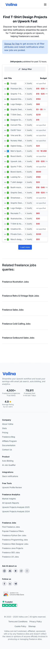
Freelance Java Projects (12, 548)
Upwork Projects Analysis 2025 (15, 507)
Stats (4, 428)
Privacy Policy (35, 621)
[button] (45, 4)
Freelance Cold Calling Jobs (16, 323)
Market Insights (9, 498)
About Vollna (7, 424)
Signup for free (11, 43)
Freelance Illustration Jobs (15, 281)
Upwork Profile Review (12, 487)
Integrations (7, 472)
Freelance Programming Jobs (15, 540)
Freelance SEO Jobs (11, 552)
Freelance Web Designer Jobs (15, 544)
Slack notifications (10, 476)
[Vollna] (25, 374)
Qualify (29, 83)
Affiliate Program (9, 441)
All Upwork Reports (10, 503)
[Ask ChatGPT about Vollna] (4, 571)
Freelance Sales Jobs (13, 309)
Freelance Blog (8, 437)
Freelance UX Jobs (10, 557)
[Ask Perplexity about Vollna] (27, 570)
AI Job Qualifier (9, 465)
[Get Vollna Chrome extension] (14, 593)
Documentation (8, 445)
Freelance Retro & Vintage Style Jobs (20, 295)
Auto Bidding (7, 461)
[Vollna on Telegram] (15, 583)
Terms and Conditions (17, 621)
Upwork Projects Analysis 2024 (16, 511)
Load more (25, 247)
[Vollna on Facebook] (4, 583)
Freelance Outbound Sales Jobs (18, 337)
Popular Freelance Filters (13, 531)
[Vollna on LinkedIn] (10, 583)
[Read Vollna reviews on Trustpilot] (10, 603)
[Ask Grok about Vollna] (21, 571)
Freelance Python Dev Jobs (14, 535)
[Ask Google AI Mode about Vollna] (15, 571)
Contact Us (7, 449)
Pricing (5, 432)
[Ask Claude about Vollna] (10, 571)
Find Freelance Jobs (11, 527)
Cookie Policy (20, 626)
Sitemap (32, 626)
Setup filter (27, 69)
